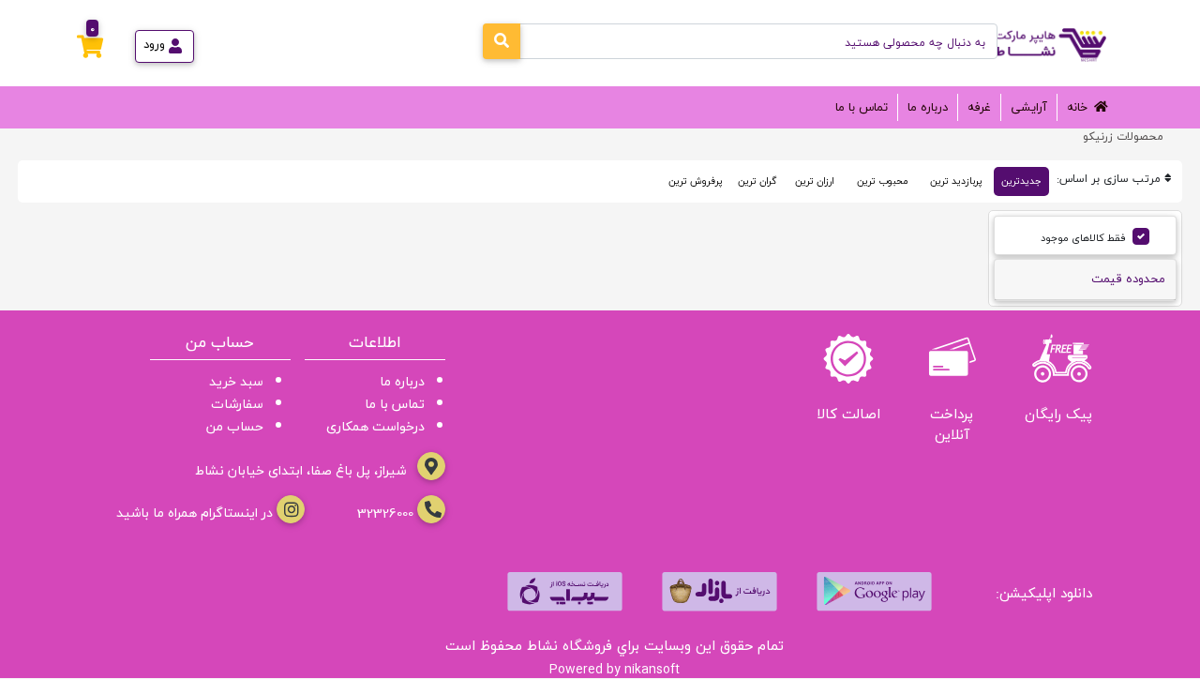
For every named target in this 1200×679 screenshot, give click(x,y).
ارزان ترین (814, 181)
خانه (1077, 107)
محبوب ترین (882, 181)
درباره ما (928, 107)
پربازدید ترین (956, 181)
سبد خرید (236, 381)
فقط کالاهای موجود (1083, 238)
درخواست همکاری (375, 426)
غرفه (979, 107)
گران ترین (757, 181)
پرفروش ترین (695, 181)
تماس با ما (861, 107)
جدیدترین (1021, 181)
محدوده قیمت (1128, 278)
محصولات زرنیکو (1123, 136)
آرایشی (1029, 107)
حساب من (234, 426)
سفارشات (237, 403)
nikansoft (652, 668)
